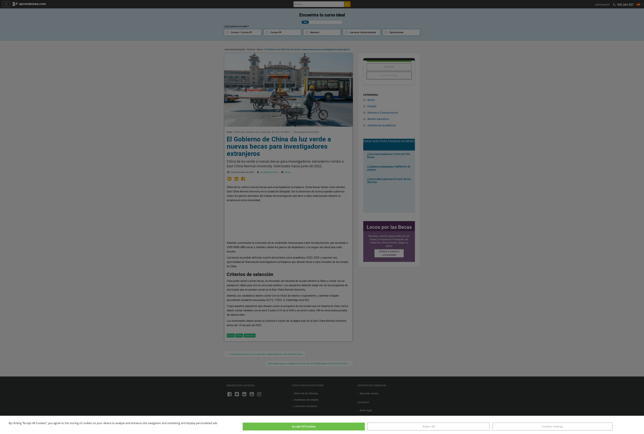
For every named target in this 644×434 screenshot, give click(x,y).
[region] (322, 425)
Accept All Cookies (304, 426)
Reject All (429, 426)
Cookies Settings (552, 426)
